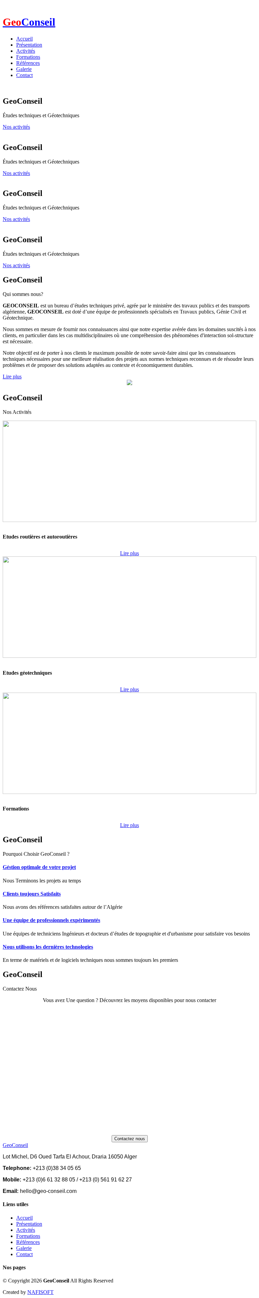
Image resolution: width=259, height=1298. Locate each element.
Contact (24, 75)
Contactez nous (129, 1138)
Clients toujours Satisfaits (32, 894)
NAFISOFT (40, 1292)
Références (28, 63)
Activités (25, 51)
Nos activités (16, 127)
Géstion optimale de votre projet (39, 867)
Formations (28, 57)
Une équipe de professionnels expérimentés (51, 920)
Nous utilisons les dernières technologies (48, 947)
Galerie (24, 69)
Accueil (24, 39)
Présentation (29, 45)
